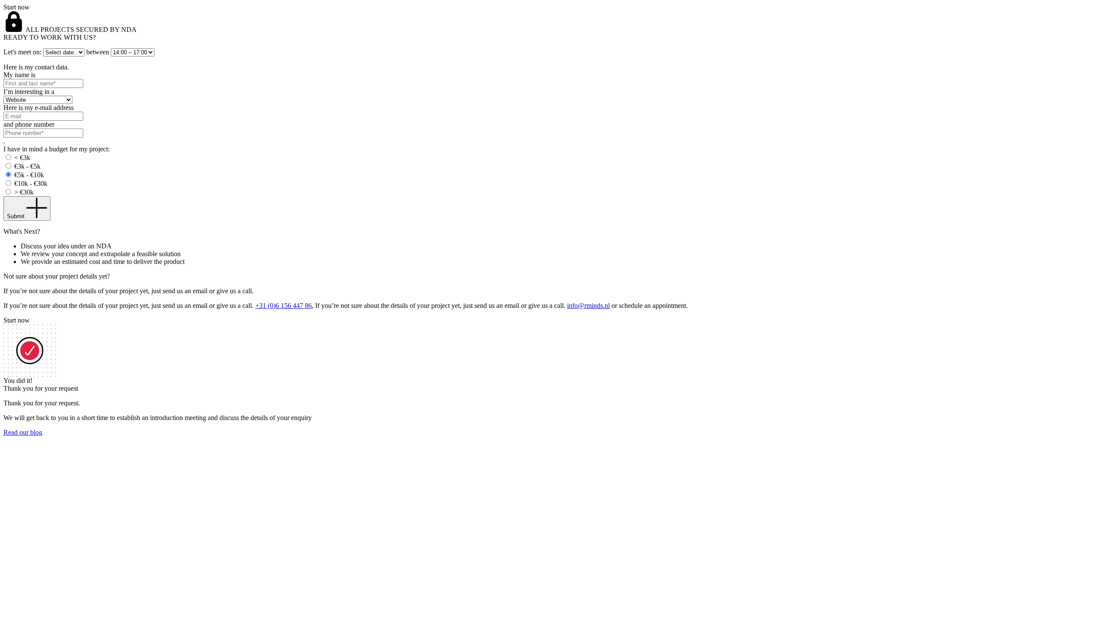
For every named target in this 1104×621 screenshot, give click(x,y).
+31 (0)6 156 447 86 (283, 305)
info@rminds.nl (588, 305)
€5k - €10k (29, 175)
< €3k (22, 157)
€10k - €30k (30, 183)
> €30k (24, 192)
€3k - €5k (27, 166)
